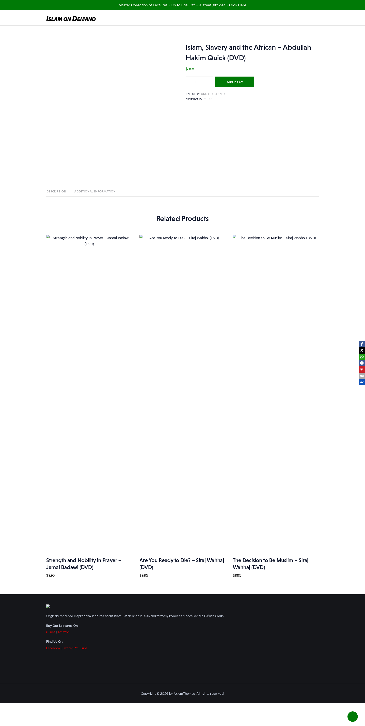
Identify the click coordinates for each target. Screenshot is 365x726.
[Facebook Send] (362, 363)
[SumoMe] (362, 382)
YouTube (81, 648)
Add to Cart (235, 82)
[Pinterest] (362, 369)
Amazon (63, 632)
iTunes (51, 632)
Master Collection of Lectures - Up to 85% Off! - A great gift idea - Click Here (182, 5)
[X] (362, 350)
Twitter (67, 648)
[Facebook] (362, 344)
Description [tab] (56, 191)
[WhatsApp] (362, 357)
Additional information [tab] (95, 191)
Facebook (53, 648)
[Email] (362, 376)
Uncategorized (213, 94)
